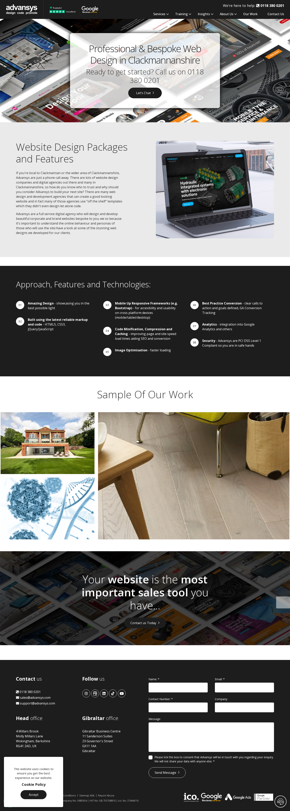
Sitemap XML (87, 795)
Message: (155, 719)
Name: (154, 679)
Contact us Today (143, 623)
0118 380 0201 (30, 692)
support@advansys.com (37, 703)
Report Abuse (106, 795)
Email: (220, 679)
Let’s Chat (143, 93)
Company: (221, 699)
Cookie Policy (34, 784)
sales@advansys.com (35, 697)
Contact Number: (161, 699)
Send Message (165, 772)
